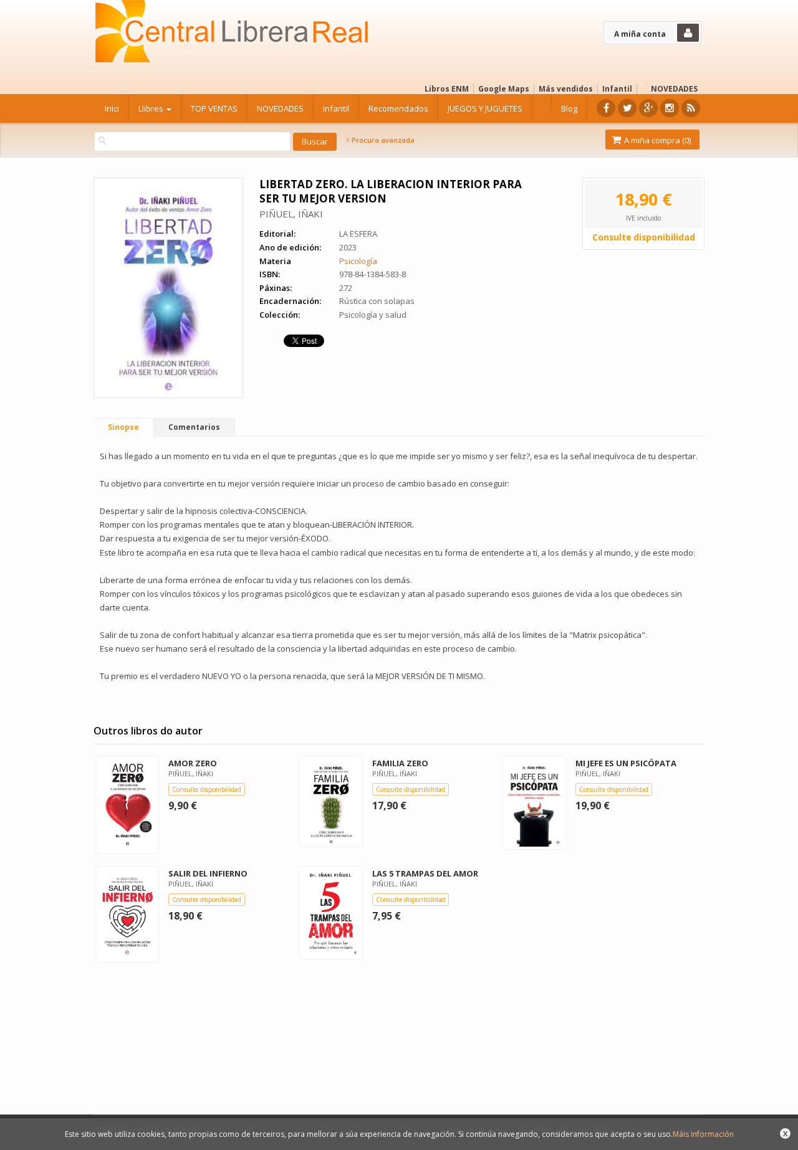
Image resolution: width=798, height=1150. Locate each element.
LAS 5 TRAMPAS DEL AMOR (425, 873)
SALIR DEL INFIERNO (208, 873)
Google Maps (503, 88)
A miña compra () (656, 140)
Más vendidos (566, 88)
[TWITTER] (627, 108)
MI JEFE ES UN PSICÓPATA (625, 763)
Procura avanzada (382, 140)
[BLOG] (690, 108)
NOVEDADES (674, 88)
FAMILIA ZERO (400, 763)
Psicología (358, 261)
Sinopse (123, 427)
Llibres (151, 108)
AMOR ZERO (192, 763)
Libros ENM (447, 88)
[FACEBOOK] (606, 108)
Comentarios (194, 427)
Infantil (617, 88)
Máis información (703, 1134)
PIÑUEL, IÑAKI (291, 213)
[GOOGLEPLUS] (648, 108)
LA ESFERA (358, 233)
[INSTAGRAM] (669, 108)
